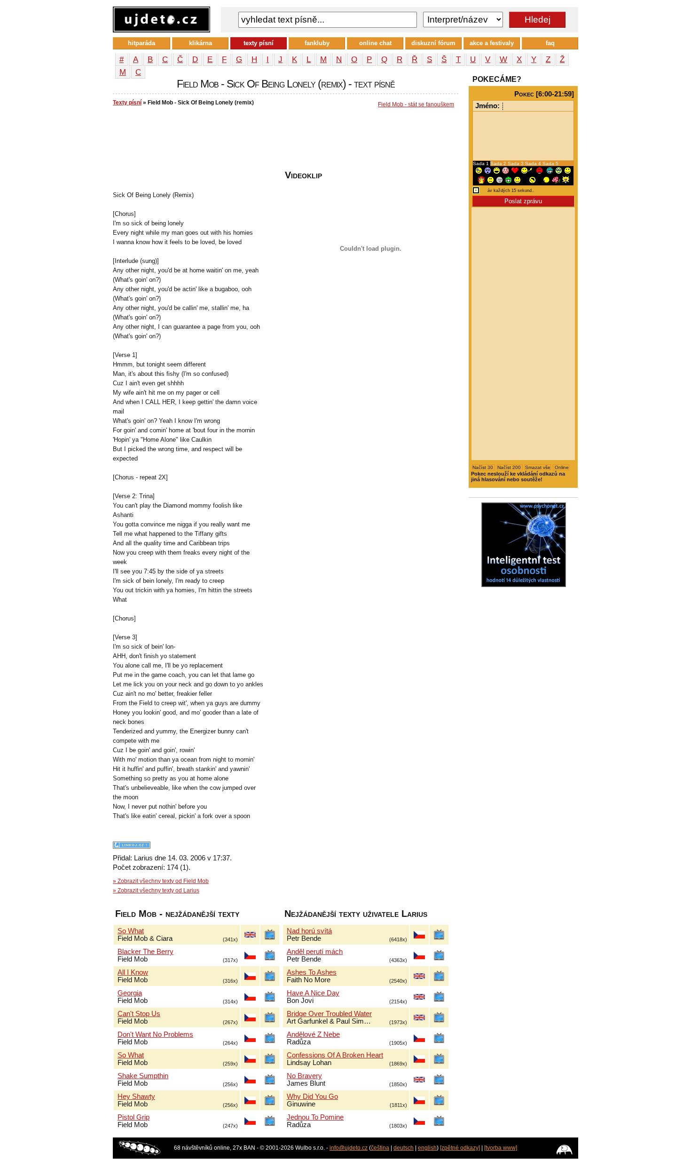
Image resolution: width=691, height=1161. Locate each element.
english (427, 1148)
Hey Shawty (136, 1096)
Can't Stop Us (139, 1014)
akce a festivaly (492, 43)
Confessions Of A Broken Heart (335, 1055)
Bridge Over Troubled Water (329, 1014)
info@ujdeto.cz (349, 1148)
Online (561, 467)
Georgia (130, 993)
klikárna (200, 43)
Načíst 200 (509, 467)
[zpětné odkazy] (460, 1148)
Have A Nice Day (313, 993)
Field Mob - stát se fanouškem (416, 104)
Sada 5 (550, 163)
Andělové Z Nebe (313, 1034)
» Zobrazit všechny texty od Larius (156, 890)
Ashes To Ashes (312, 972)
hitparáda (141, 43)
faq (550, 43)
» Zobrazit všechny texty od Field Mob (161, 881)
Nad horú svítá (309, 931)
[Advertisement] (284, 141)
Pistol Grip (133, 1117)
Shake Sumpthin (143, 1076)
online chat (375, 43)
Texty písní (127, 102)
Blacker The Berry (145, 951)
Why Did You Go (312, 1096)
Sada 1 (481, 163)
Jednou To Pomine (315, 1117)
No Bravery (304, 1076)
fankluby (317, 43)
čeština (380, 1148)
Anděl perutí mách (315, 951)
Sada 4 (533, 163)
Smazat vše (537, 467)
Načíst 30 (483, 467)
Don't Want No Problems (155, 1034)
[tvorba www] (500, 1148)
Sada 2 (499, 163)
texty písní (258, 43)
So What (131, 931)
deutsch (403, 1148)
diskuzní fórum (433, 43)
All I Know (133, 972)
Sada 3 (516, 163)
